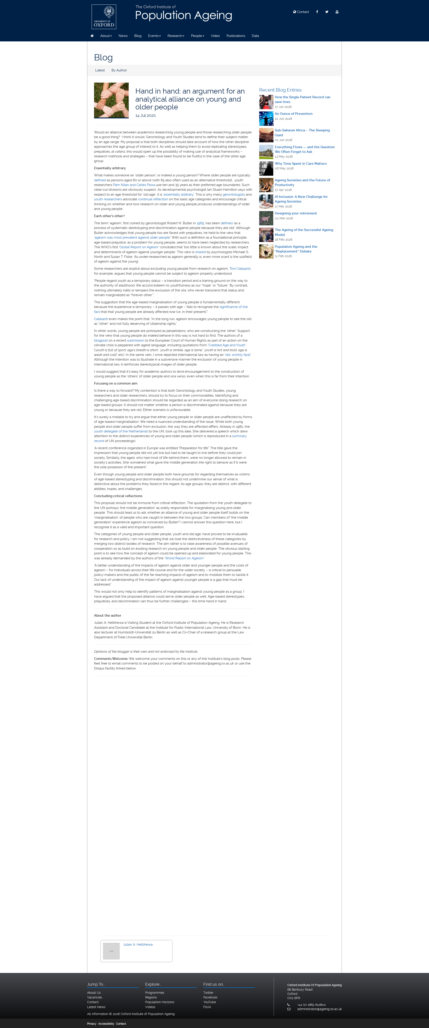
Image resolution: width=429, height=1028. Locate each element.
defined (100, 180)
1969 (200, 223)
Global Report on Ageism (139, 247)
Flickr (207, 1007)
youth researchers (108, 199)
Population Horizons (159, 1002)
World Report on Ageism (184, 558)
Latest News (96, 1007)
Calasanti (101, 319)
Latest (100, 70)
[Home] (92, 35)
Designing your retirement (296, 213)
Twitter (208, 992)
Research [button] (175, 36)
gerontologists (234, 194)
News (123, 36)
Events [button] (153, 36)
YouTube (209, 1002)
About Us (94, 992)
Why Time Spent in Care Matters (301, 164)
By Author (119, 70)
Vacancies (94, 997)
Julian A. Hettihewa (138, 945)
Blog (137, 36)
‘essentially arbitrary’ (178, 194)
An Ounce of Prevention (294, 114)
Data (255, 36)
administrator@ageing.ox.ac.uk (319, 1009)
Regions (151, 997)
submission (135, 340)
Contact (302, 12)
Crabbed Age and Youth (226, 345)
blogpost (101, 340)
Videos (150, 1007)
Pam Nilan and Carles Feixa (134, 185)
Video (215, 36)
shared (200, 252)
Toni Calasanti (239, 269)
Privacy (91, 1023)
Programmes (154, 992)
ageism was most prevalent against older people (132, 237)
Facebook (210, 997)
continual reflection (153, 199)
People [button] (196, 36)
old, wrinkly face (237, 355)
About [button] (105, 36)
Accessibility (106, 1023)
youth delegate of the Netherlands (121, 431)
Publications (236, 36)
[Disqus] (173, 741)
